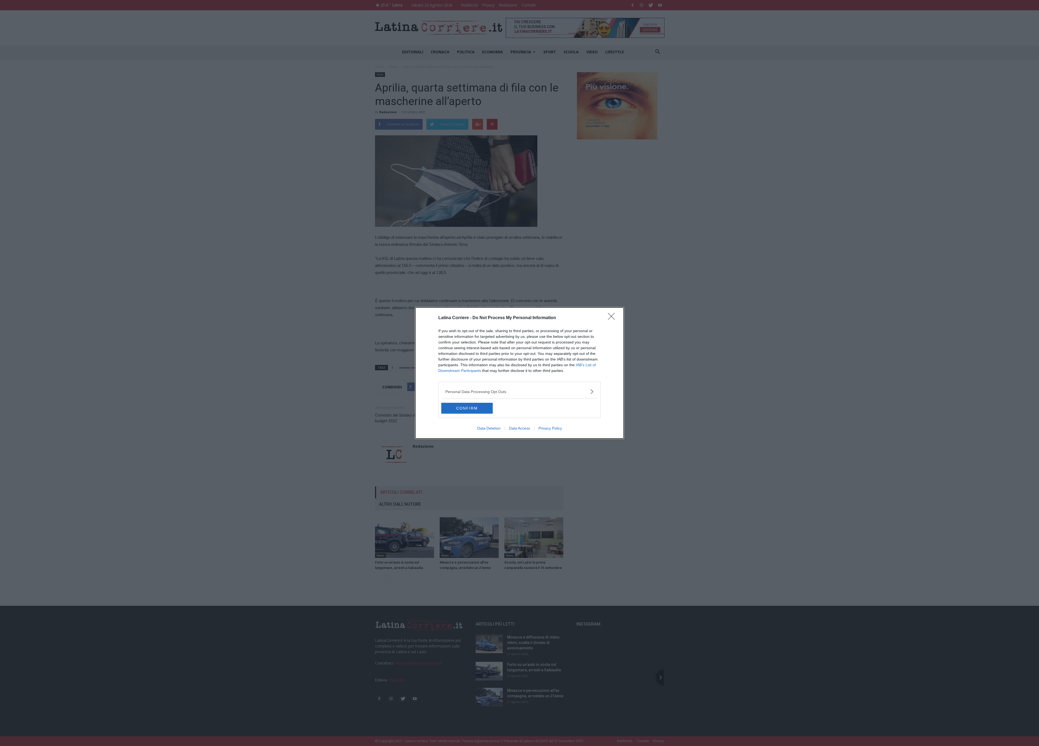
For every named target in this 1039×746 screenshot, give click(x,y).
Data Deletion (489, 428)
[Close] (613, 318)
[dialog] (519, 373)
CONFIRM (467, 408)
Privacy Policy (550, 428)
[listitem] (519, 391)
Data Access (519, 428)
